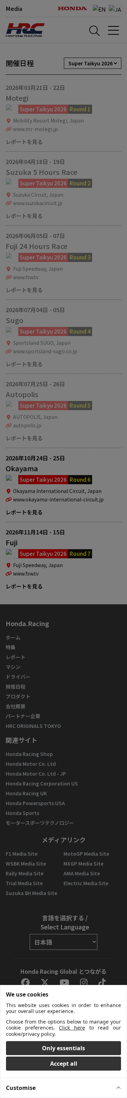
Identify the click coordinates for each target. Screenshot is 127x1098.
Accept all (63, 1063)
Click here (72, 1027)
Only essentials (63, 1048)
